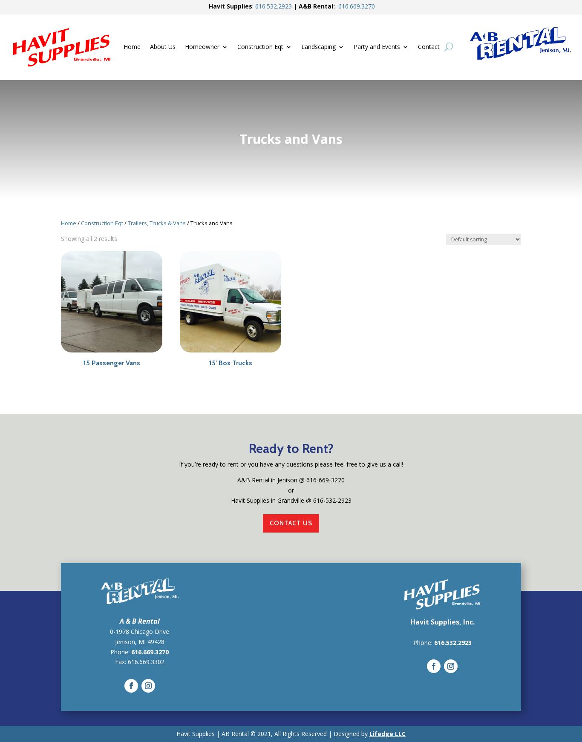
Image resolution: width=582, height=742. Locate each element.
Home (132, 47)
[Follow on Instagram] (148, 686)
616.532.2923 (453, 643)
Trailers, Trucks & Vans (157, 223)
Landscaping (318, 47)
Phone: (423, 643)
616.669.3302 (146, 662)
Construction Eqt (260, 47)
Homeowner (202, 47)
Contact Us (291, 523)
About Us (163, 47)
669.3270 (356, 6)
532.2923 (273, 6)
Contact (429, 47)
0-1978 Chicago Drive (139, 631)
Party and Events (377, 47)
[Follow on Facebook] (131, 686)
